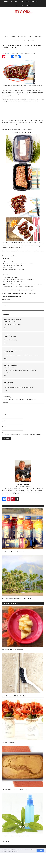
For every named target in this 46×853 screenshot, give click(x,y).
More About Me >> (20, 494)
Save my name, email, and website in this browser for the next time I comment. (21, 434)
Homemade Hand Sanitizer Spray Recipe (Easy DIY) (15, 836)
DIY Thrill (23, 11)
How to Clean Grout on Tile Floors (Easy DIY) (14, 696)
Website (4, 427)
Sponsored (8, 299)
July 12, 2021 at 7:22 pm (10, 336)
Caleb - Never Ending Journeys (11, 350)
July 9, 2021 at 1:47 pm (9, 367)
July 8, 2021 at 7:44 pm (9, 384)
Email (3, 421)
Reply (5, 328)
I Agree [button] (40, 850)
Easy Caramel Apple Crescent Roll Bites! (12, 649)
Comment (5, 402)
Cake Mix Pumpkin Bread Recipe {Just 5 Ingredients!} (16, 789)
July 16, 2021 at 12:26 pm (10, 321)
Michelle (6, 335)
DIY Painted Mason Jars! (8, 742)
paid (8, 53)
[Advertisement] (23, 24)
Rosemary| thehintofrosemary (11, 319)
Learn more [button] (16, 851)
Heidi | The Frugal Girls (9, 365)
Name (4, 415)
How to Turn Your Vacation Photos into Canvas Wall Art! (16, 598)
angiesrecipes (7, 382)
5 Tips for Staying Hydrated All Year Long (12, 551)
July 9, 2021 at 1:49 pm (9, 352)
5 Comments (14, 49)
